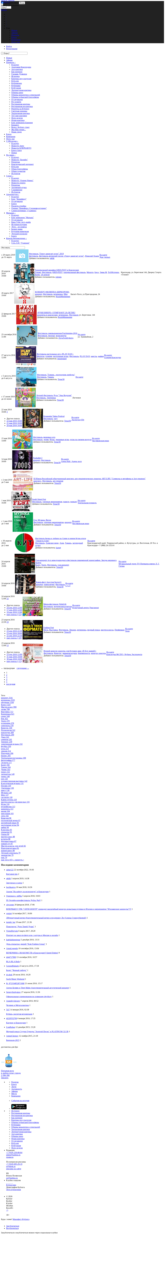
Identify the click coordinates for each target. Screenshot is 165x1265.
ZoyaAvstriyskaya (66, 338)
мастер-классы (107, 630)
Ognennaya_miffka (14, 896)
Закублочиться (12, 1226)
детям (46, 439)
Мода (45, 630)
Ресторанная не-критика (22, 106)
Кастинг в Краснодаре (16, 1023)
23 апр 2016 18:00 (14, 633)
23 (8, 622)
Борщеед (15, 125)
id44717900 (11, 957)
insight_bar (10, 922)
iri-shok (9, 975)
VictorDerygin (12, 931)
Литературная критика (21, 90)
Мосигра (40, 356)
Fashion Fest (48, 627)
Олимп (38, 272)
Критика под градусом (21, 79)
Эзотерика (51, 398)
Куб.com (15, 81)
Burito (37, 275)
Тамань (50, 377)
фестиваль (33, 256)
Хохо (127, 631)
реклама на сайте (13, 1169)
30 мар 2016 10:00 (14, 659)
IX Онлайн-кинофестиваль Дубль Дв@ (23, 900)
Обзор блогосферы (19, 169)
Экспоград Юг (77, 420)
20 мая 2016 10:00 (14, 425)
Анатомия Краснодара (21, 67)
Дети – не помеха (19, 227)
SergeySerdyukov (13, 992)
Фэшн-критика (17, 120)
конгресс (37, 481)
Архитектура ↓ (12, 194)
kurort (58, 548)
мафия (101, 356)
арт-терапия (58, 481)
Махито (90, 272)
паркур (66, 502)
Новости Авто (17, 146)
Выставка (53, 630)
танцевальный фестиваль (74, 272)
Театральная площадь (87, 503)
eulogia (58, 277)
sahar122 (10, 870)
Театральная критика (20, 113)
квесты (94, 356)
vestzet (9, 913)
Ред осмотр (16, 102)
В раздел (15, 65)
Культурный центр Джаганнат (85, 608)
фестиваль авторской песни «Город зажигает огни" (61, 256)
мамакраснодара (70, 653)
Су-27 (68, 586)
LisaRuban (10, 1027)
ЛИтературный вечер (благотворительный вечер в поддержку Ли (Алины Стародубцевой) (46, 918)
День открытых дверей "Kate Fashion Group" (25, 944)
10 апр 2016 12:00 (14, 612)
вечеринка (58, 294)
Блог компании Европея (22, 123)
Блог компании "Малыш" (22, 217)
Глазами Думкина (19, 74)
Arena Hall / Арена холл (71, 461)
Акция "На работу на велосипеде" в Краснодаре (27, 891)
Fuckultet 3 (37, 458)
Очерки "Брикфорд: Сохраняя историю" (29, 208)
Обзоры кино (17, 92)
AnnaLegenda (12, 948)
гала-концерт (63, 565)
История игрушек (19, 224)
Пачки (14, 153)
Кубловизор (16, 83)
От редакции (17, 99)
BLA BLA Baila (13, 961)
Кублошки (15, 85)
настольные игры (60, 356)
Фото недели (17, 118)
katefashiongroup (13, 940)
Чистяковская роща (100, 441)
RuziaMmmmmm (63, 296)
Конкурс (57, 653)
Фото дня (10, 139)
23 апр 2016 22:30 (14, 631)
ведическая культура (63, 606)
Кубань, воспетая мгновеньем (19, 1014)
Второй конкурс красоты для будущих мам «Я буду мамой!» (70, 651)
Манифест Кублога (21, 1219)
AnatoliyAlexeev (13, 1001)
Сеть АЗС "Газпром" (20, 243)
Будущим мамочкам (20, 231)
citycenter (10, 905)
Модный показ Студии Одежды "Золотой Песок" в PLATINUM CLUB (37, 1031)
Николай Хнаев (92, 256)
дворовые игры (62, 439)
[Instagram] (9, 1183)
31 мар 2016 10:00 (14, 657)
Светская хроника (19, 111)
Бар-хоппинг (17, 72)
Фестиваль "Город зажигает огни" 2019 (46, 254)
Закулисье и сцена (14, 883)
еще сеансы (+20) (14, 638)
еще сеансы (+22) (14, 614)
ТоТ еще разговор (19, 116)
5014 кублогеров (13, 1189)
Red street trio (12, 874)
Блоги (8, 134)
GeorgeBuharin (12, 966)
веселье (51, 336)
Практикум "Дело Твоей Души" (20, 926)
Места (14, 1094)
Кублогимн (11, 1185)
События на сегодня (20, 1100)
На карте (103, 255)
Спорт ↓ (9, 176)
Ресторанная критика (20, 104)
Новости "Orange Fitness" (22, 180)
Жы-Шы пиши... (18, 129)
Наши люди (16, 132)
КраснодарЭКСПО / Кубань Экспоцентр (124, 654)
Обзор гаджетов (18, 171)
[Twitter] (8, 1183)
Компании (10, 136)
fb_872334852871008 (15, 983)
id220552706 (11, 1018)
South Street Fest (39, 499)
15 (8, 645)
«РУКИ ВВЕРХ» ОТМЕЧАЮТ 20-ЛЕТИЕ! (56, 312)
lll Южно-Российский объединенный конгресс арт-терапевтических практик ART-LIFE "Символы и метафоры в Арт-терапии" (90, 479)
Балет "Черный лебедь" (16, 970)
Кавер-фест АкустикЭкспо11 (48, 582)
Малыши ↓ (11, 213)
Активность (16, 1089)
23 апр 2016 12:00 (14, 654)
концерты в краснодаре (47, 315)
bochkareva (11, 887)
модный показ (93, 630)
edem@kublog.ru (13, 1155)
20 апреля (45, 275)
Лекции (72, 630)
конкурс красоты (98, 653)
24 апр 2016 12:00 (14, 608)
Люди (13, 1087)
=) (7, 1210)
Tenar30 (61, 379)
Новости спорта (18, 183)
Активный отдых (19, 187)
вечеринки (63, 315)
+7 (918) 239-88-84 (14, 1152)
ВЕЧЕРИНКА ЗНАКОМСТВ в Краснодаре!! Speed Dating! (32, 953)
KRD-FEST (57, 272)
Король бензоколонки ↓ (16, 238)
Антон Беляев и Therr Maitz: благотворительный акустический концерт (37, 988)
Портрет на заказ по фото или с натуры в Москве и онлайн (32, 935)
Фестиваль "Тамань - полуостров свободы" (56, 375)
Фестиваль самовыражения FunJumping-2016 (57, 333)
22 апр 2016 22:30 (14, 636)
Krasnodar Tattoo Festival (53, 416)
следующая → (23, 668)
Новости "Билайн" (19, 160)
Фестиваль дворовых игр (44, 437)
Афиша (9, 60)
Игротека (15, 76)
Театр (43, 565)
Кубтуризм (16, 88)
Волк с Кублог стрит (20, 127)
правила (9, 1157)
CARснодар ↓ (12, 141)
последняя (10, 684)
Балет (37, 565)
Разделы (15, 1082)
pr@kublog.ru (12, 1178)
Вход (22, 3)
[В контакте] (7, 1183)
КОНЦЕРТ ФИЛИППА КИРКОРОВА (52, 292)
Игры (52, 439)
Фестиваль (46, 272)
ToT (8, 1010)
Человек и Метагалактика (17, 1005)
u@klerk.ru (10, 1166)
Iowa (96, 272)
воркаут (73, 502)
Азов (62, 543)
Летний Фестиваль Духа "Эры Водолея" (54, 395)
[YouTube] (11, 1183)
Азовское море (52, 543)
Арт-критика (17, 69)
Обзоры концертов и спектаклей (25, 95)
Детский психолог (19, 234)
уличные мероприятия (52, 502)
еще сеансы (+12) (14, 661)
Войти (4, 10)
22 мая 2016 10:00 (14, 421)
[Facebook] (6, 1183)
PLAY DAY (85, 356)
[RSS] (12, 1183)
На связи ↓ (10, 155)
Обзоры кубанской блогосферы (25, 97)
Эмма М (103, 272)
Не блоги (15, 1111)
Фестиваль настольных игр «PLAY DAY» (55, 354)
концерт (38, 294)
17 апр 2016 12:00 (14, 610)
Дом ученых (104, 257)
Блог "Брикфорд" (19, 199)
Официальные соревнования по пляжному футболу (29, 996)
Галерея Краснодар (112, 357)
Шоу (66, 294)
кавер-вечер (49, 584)
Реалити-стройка (18, 206)
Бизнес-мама (16, 229)
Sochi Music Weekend (15, 979)
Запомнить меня (11, 3)
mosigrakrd (62, 359)
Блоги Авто (16, 150)
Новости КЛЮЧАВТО (21, 148)
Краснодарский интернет (22, 164)
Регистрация (11, 49)
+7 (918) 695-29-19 (14, 1164)
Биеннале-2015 (12, 1040)
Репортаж (15, 162)
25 (8, 599)
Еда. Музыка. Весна (42, 520)
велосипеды (61, 336)
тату (56, 418)
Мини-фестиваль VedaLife (54, 604)
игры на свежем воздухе (81, 439)
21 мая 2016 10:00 (14, 423)
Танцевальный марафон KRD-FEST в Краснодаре (57, 270)
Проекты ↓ (11, 62)
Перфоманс (120, 630)
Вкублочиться (12, 1228)
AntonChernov (12, 1036)
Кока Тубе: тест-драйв (21, 222)
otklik (52, 258)
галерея (48, 356)
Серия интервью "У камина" (24, 211)
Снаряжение (16, 190)
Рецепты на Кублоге (20, 109)
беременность (84, 653)
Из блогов (15, 173)
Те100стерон (113, 272)
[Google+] (10, 1183)
